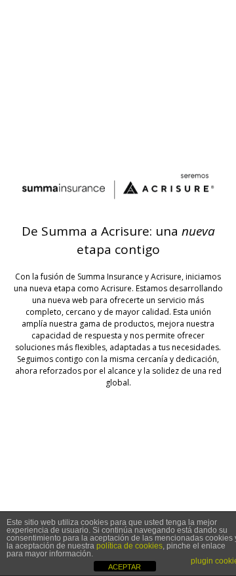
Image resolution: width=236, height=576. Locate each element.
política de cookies (129, 545)
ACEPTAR (124, 567)
